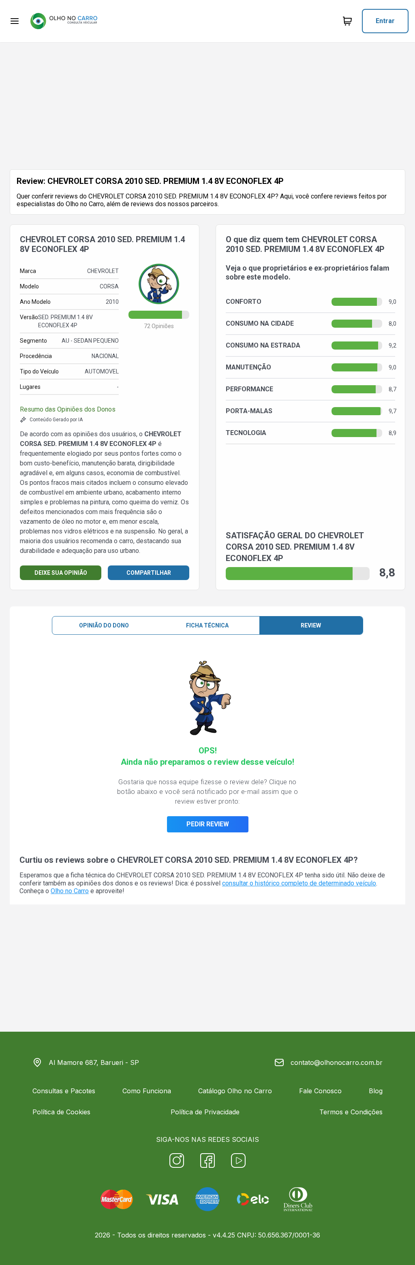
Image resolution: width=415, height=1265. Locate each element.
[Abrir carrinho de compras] (347, 21)
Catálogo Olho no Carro (235, 1091)
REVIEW (311, 625)
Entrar (385, 21)
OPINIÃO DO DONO (104, 625)
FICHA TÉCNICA (207, 625)
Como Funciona (146, 1091)
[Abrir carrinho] (14, 21)
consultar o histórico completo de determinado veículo (299, 883)
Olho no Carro (70, 891)
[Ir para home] (63, 21)
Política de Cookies (61, 1112)
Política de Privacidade (205, 1112)
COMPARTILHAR (148, 573)
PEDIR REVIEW (207, 824)
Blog (376, 1091)
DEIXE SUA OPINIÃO (60, 573)
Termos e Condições (351, 1112)
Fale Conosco (320, 1091)
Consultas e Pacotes (63, 1091)
